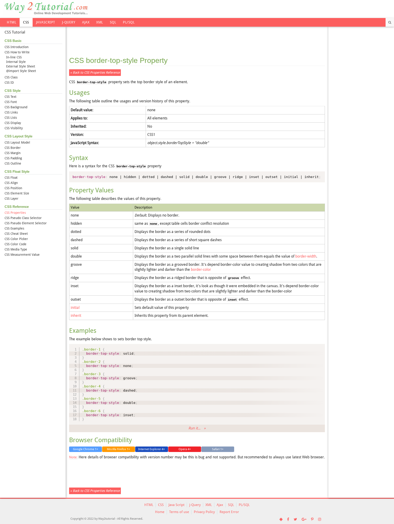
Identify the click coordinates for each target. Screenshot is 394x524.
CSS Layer (11, 198)
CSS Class (11, 77)
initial (75, 307)
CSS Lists (11, 117)
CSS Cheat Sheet (16, 233)
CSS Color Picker (16, 239)
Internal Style (16, 62)
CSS (26, 22)
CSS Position (13, 188)
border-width (305, 256)
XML (99, 22)
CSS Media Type (16, 249)
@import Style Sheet (21, 71)
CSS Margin (13, 153)
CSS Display (13, 123)
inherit (76, 315)
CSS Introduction (17, 47)
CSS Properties (15, 212)
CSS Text (10, 96)
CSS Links (11, 112)
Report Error (229, 512)
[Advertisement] (197, 38)
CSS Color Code (15, 244)
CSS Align (11, 183)
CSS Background (16, 107)
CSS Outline (13, 163)
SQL (113, 22)
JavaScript (45, 22)
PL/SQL (129, 22)
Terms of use (179, 512)
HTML (11, 22)
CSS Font (11, 102)
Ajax (85, 22)
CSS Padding (13, 158)
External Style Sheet (20, 66)
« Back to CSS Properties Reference (95, 72)
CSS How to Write (17, 52)
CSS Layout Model (17, 142)
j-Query (68, 22)
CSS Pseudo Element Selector (26, 223)
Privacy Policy (204, 512)
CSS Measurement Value (22, 254)
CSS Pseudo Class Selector (23, 218)
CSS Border (13, 148)
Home (159, 512)
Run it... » (196, 428)
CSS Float (11, 177)
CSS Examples (14, 228)
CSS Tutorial (15, 32)
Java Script (176, 505)
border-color (201, 269)
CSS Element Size (17, 193)
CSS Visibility (14, 128)
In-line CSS (14, 57)
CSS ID (9, 82)
